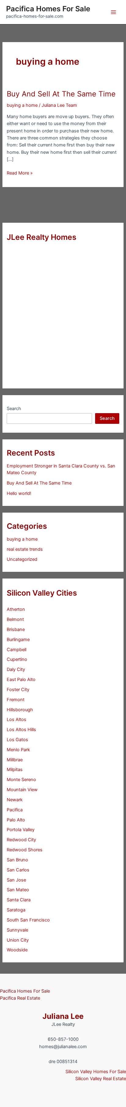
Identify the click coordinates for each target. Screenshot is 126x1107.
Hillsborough (20, 709)
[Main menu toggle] (113, 12)
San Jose (16, 880)
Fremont (15, 699)
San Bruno (17, 860)
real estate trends (25, 549)
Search (14, 408)
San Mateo (18, 889)
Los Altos (16, 719)
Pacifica (15, 810)
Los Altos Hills (21, 729)
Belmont (15, 619)
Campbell (16, 649)
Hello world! (19, 493)
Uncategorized (22, 559)
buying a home (22, 105)
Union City (18, 940)
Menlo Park (18, 749)
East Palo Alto (21, 679)
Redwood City (21, 839)
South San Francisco (28, 920)
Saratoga (16, 910)
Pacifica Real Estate (20, 998)
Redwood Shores (25, 850)
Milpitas (15, 769)
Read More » (20, 173)
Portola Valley (21, 829)
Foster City (18, 689)
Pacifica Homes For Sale (48, 8)
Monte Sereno (21, 779)
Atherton (16, 609)
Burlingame (18, 639)
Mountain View (22, 789)
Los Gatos (17, 739)
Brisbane (16, 629)
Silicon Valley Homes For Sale (95, 1071)
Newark (15, 799)
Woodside (17, 950)
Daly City (16, 669)
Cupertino (17, 659)
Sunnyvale (17, 930)
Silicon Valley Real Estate (100, 1078)
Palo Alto (16, 820)
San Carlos (18, 870)
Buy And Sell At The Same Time (61, 93)
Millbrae (15, 760)
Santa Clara (19, 900)
